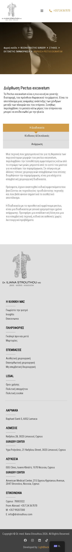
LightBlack (43, 547)
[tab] (36, 128)
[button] (42, 10)
